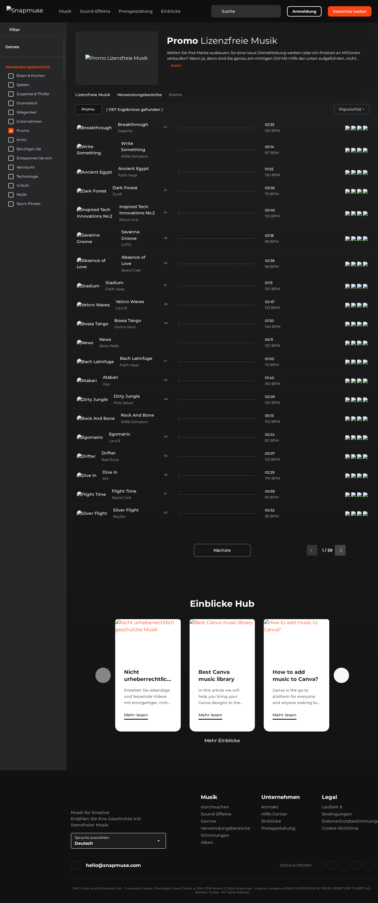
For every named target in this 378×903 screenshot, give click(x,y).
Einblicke (171, 11)
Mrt (105, 478)
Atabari (110, 377)
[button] (59, 46)
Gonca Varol (125, 327)
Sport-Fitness (28, 203)
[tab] (33, 46)
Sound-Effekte (95, 11)
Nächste (222, 550)
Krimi (21, 139)
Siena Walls (109, 346)
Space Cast (131, 270)
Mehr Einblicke (222, 740)
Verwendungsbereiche (225, 828)
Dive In (110, 472)
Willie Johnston (134, 156)
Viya (106, 384)
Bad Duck (110, 459)
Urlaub (23, 185)
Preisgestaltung (136, 11)
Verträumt (26, 167)
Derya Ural (128, 219)
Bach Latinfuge (136, 358)
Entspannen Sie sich (34, 158)
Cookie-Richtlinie (340, 828)
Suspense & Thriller (33, 94)
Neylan (119, 516)
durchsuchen (215, 807)
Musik (65, 11)
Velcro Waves (130, 301)
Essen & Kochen (31, 75)
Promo (23, 130)
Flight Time (124, 491)
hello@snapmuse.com (113, 865)
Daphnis (125, 131)
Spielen (23, 84)
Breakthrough (133, 124)
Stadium (114, 282)
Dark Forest (125, 187)
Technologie (27, 176)
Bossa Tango (127, 320)
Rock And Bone (137, 415)
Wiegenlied (26, 112)
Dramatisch (27, 103)
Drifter (109, 453)
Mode (22, 194)
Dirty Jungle (127, 396)
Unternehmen (29, 121)
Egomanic (120, 434)
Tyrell (117, 194)
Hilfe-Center (274, 814)
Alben (207, 842)
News (105, 339)
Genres (208, 821)
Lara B (121, 308)
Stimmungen (215, 835)
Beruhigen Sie (29, 149)
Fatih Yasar (128, 175)
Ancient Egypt (133, 168)
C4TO (126, 244)
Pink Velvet (123, 403)
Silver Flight (126, 510)
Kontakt (269, 807)
